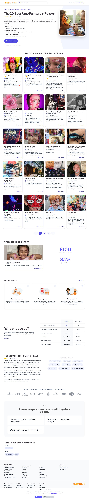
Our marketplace (31, 485)
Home (5, 9)
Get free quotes (11, 41)
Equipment (41, 470)
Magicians (24, 474)
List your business (79, 2)
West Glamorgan (9, 454)
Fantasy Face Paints (10, 75)
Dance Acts (24, 469)
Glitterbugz (49, 212)
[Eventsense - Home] (10, 2)
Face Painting (23, 9)
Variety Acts (42, 477)
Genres (41, 472)
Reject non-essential (48, 496)
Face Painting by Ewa (53, 146)
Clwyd (16, 454)
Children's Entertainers (55, 361)
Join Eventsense (19, 487)
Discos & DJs (7, 470)
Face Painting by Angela (54, 112)
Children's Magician (77, 364)
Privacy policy (42, 487)
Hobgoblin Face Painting (33, 75)
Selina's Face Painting (32, 212)
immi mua (28, 112)
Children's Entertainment (14, 9)
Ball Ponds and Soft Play (77, 368)
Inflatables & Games (8, 474)
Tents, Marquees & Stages (10, 477)
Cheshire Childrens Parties (54, 178)
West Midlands (9, 448)
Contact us (41, 485)
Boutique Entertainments (12, 146)
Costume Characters (64, 368)
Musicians (41, 474)
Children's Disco (66, 364)
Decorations (42, 469)
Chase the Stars (30, 146)
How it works (7, 485)
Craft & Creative (8, 469)
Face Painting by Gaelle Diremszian (11, 213)
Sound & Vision (25, 475)
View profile (18, 90)
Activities (6, 465)
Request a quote (8, 487)
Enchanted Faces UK (10, 112)
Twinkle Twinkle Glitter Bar (76, 178)
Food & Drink (24, 472)
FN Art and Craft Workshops (73, 75)
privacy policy (54, 493)
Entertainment (63, 465)
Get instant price (38, 268)
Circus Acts (24, 467)
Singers (6, 475)
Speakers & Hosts (43, 475)
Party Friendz (72, 212)
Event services (63, 469)
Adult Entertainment (26, 465)
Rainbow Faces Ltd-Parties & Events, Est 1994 (54, 75)
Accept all (38, 496)
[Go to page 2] (53, 233)
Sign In (70, 2)
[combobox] (27, 2)
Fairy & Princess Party (54, 364)
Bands (40, 465)
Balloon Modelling (77, 361)
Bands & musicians (64, 467)
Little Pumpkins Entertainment (9, 179)
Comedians (41, 467)
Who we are (30, 487)
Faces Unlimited (30, 178)
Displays (23, 470)
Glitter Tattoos (67, 361)
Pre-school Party (52, 368)
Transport (24, 477)
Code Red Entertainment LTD (75, 112)
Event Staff (6, 472)
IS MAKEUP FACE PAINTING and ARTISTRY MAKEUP (76, 146)
